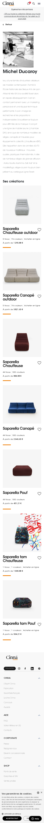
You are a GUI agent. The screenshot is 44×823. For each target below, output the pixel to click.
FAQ (6, 721)
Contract (7, 758)
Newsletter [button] (10, 668)
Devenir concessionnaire (14, 753)
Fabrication (8, 689)
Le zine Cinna (9, 698)
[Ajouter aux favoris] (39, 230)
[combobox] (38, 793)
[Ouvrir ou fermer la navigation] (39, 3)
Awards (7, 707)
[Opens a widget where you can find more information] (35, 819)
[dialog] (22, 806)
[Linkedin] (33, 668)
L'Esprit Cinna (9, 684)
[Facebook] (26, 668)
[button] (22, 813)
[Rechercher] (33, 3)
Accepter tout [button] (12, 818)
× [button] (41, 792)
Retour (9, 25)
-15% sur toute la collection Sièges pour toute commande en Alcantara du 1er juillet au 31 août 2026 (22, 16)
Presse (6, 744)
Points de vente (10, 772)
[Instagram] (20, 668)
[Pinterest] (39, 668)
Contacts (8, 730)
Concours (8, 703)
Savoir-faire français (12, 693)
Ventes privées (10, 781)
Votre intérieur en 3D (12, 726)
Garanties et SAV (11, 776)
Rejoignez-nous (10, 749)
